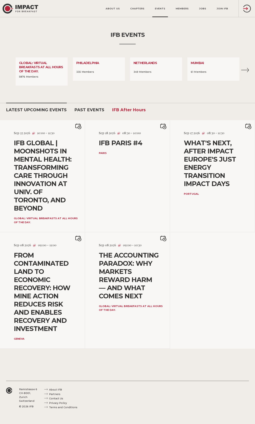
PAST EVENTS (89, 109)
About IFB (55, 389)
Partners (54, 394)
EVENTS (160, 8)
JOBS (202, 8)
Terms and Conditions (63, 407)
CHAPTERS (137, 8)
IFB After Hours (129, 109)
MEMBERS (182, 8)
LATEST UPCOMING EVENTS (36, 109)
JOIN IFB (222, 8)
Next (245, 71)
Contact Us (56, 398)
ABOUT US (113, 8)
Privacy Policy (58, 403)
